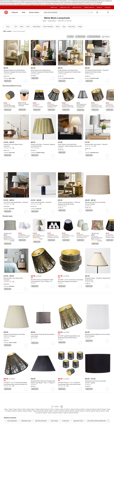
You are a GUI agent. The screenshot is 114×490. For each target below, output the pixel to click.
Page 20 (99, 409)
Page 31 (51, 411)
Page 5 (24, 409)
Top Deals (35, 4)
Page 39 (92, 411)
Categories (14, 12)
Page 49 (71, 412)
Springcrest (88, 205)
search (92, 12)
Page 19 (94, 409)
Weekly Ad (51, 4)
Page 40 (98, 411)
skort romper (54, 420)
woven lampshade (12, 420)
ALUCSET (33, 283)
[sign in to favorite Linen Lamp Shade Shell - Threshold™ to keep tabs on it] (53, 211)
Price (28, 26)
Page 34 (66, 411)
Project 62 (87, 146)
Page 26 (25, 411)
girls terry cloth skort (40, 420)
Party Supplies (72, 2)
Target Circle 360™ (77, 7)
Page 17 (83, 409)
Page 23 (9, 411)
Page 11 (52, 409)
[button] (8, 233)
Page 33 (61, 411)
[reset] (89, 12)
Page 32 (56, 411)
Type (64, 26)
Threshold (6, 148)
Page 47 (60, 412)
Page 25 (20, 411)
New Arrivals (16, 4)
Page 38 (87, 411)
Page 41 (103, 411)
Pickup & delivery (34, 12)
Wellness (13, 2)
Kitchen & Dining (59, 1)
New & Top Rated (48, 26)
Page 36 (77, 411)
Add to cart (8, 81)
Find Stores (98, 4)
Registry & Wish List (89, 7)
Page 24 (14, 411)
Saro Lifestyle (34, 337)
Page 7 (33, 409)
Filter (7, 26)
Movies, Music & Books (62, 2)
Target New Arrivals (5, 1)
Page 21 (104, 409)
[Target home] (6, 12)
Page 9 (42, 409)
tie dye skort (65, 420)
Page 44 (45, 412)
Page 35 (72, 411)
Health (9, 2)
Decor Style (71, 26)
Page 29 (40, 411)
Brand (57, 26)
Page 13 (62, 409)
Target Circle (91, 4)
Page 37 (82, 411)
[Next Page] (109, 27)
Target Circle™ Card (65, 7)
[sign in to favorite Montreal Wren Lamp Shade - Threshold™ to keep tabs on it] (107, 155)
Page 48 (65, 412)
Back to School (15, 1)
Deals (5, 4)
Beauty (97, 1)
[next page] (61, 406)
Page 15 (73, 409)
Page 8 (38, 409)
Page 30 (46, 411)
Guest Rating (36, 26)
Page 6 (29, 409)
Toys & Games (34, 2)
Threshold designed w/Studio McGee (8, 73)
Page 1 (6, 409)
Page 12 (57, 409)
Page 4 (20, 409)
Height (80, 26)
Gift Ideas (79, 2)
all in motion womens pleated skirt (96, 420)
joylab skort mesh (78, 420)
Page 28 (35, 411)
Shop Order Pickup (59, 4)
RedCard (85, 4)
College (21, 1)
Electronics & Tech (43, 2)
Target (44, 20)
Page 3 (15, 409)
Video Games (52, 2)
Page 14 (68, 409)
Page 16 (78, 409)
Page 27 (30, 411)
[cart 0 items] (108, 12)
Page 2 (11, 409)
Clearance (10, 4)
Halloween (26, 1)
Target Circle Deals (43, 4)
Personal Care (103, 1)
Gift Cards (85, 2)
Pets (6, 2)
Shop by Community (93, 2)
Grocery (78, 1)
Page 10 (47, 409)
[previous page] (52, 406)
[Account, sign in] (100, 12)
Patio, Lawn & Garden (70, 1)
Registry (80, 4)
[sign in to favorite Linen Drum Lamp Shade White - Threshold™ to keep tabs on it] (25, 211)
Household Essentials (86, 1)
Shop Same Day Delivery (71, 4)
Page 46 (55, 412)
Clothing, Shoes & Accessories (37, 1)
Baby (93, 1)
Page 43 (39, 412)
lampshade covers (26, 420)
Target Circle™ (54, 7)
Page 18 (88, 409)
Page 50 (76, 412)
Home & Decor (50, 1)
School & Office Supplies (23, 2)
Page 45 (50, 412)
